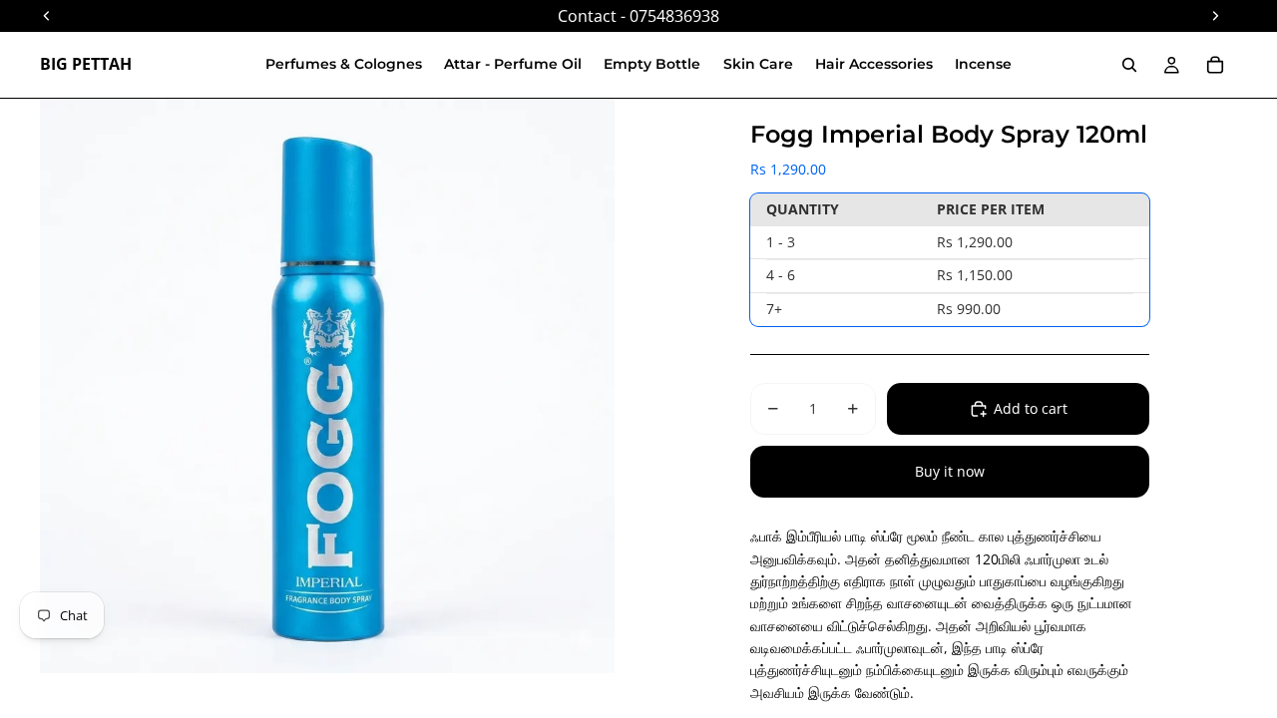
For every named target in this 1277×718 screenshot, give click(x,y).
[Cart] (1215, 65)
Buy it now (950, 471)
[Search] (1129, 65)
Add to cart (1030, 408)
